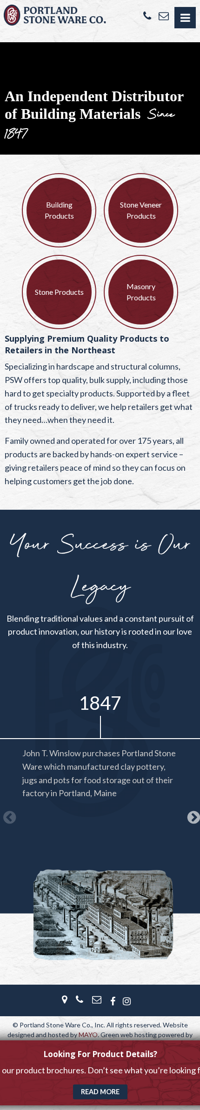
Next (192, 814)
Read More (100, 1092)
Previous (8, 814)
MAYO (88, 1035)
